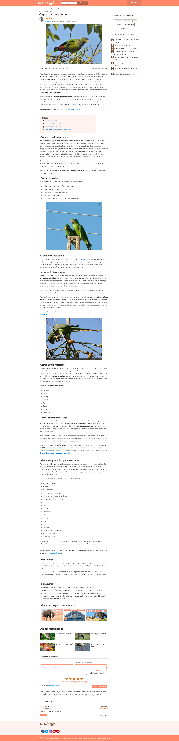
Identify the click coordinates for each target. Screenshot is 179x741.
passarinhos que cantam (60, 544)
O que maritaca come (53, 123)
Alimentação (50, 8)
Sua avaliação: (63, 682)
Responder (43, 715)
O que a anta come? (63, 634)
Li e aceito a (51, 685)
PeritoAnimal (42, 8)
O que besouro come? (71, 109)
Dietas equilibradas (58, 8)
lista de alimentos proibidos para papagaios (55, 453)
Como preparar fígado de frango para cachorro (125, 69)
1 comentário (68, 18)
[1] (95, 81)
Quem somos (65, 738)
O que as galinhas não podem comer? (125, 74)
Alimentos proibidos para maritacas (58, 129)
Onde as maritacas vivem (54, 120)
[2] (70, 143)
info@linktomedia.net (88, 696)
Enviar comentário (99, 686)
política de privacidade (54, 686)
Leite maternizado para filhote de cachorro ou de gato (124, 52)
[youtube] (54, 731)
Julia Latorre (49, 21)
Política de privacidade (96, 738)
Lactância (118, 21)
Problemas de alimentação (125, 24)
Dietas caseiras (125, 28)
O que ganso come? (98, 634)
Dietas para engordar (129, 21)
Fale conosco (73, 738)
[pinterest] (58, 731)
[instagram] (50, 731)
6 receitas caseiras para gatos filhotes (125, 48)
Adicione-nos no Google (100, 68)
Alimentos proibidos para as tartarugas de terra (127, 58)
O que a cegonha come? (97, 645)
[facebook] (43, 731)
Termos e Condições (84, 738)
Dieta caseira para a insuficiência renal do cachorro (126, 64)
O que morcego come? (64, 644)
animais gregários (58, 161)
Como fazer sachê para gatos (123, 45)
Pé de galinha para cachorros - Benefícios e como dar (126, 41)
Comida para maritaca (53, 126)
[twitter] (46, 731)
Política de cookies (108, 738)
